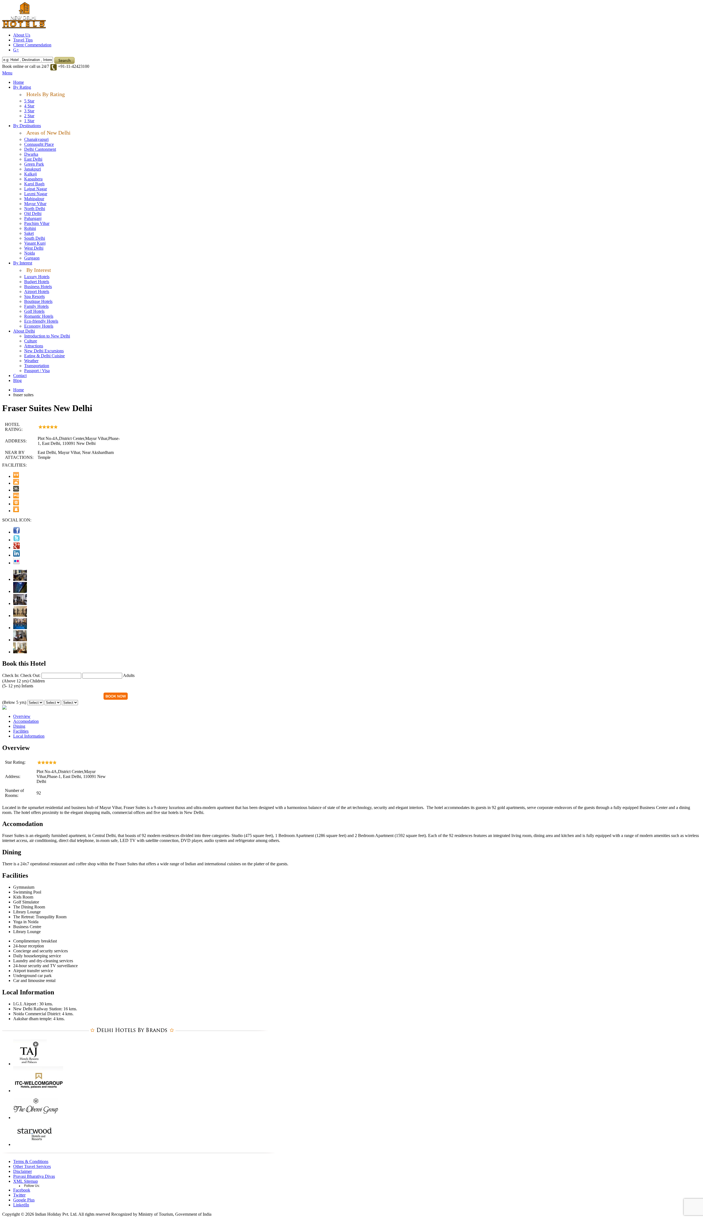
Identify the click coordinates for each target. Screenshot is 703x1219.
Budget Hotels (36, 281)
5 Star (29, 101)
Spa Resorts (34, 296)
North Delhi (34, 208)
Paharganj (32, 218)
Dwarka (31, 154)
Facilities (21, 731)
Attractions (33, 346)
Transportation (36, 365)
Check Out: (30, 675)
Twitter (19, 1195)
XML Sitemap (25, 1181)
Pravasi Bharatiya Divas (34, 1176)
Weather (31, 360)
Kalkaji (30, 174)
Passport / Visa (37, 370)
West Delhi (33, 248)
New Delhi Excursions (44, 350)
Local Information (28, 736)
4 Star (29, 106)
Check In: (10, 675)
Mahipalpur (34, 198)
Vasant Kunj (35, 243)
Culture (30, 341)
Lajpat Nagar (35, 188)
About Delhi (24, 331)
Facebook (21, 1190)
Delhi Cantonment (40, 149)
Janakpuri (32, 169)
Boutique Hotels (38, 301)
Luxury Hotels (36, 276)
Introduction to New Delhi (47, 336)
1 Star (29, 120)
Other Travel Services (32, 1166)
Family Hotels (36, 306)
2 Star (29, 115)
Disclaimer (22, 1171)
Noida (29, 253)
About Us (21, 35)
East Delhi (33, 159)
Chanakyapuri (36, 139)
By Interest (22, 263)
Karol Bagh (34, 184)
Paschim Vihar (36, 223)
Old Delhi (32, 213)
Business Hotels (38, 286)
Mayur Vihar (35, 203)
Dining (19, 726)
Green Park (34, 164)
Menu (7, 73)
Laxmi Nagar (35, 193)
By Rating (22, 87)
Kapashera (33, 179)
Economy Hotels (38, 326)
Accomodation (26, 721)
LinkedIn (21, 1205)
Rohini (30, 228)
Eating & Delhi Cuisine (44, 355)
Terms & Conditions (30, 1161)
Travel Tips (23, 40)
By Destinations (27, 125)
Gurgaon (32, 258)
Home (18, 82)
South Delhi (34, 238)
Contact (20, 375)
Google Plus (24, 1200)
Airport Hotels (36, 291)
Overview (21, 716)
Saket (29, 233)
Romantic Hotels (38, 316)
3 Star (29, 110)
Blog (17, 380)
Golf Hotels (34, 311)
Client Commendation (32, 45)
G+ (16, 50)
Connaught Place (39, 144)
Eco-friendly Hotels (41, 321)
